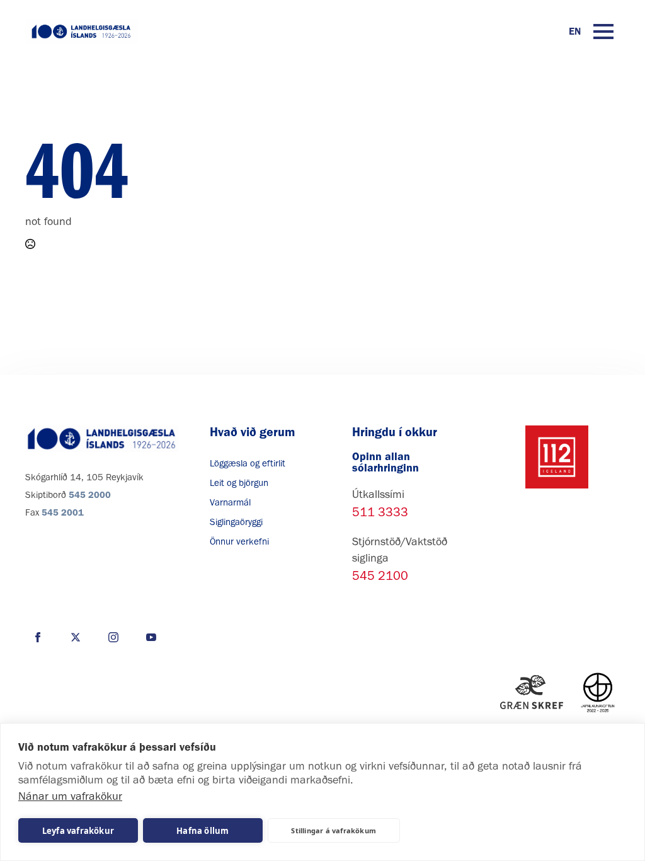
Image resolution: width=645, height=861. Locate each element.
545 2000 (90, 494)
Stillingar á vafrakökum (333, 830)
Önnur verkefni (239, 541)
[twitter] (75, 637)
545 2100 (380, 575)
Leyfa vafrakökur (78, 830)
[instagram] (113, 637)
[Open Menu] (603, 31)
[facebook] (37, 637)
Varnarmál (230, 502)
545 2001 (63, 512)
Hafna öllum (202, 830)
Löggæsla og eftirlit (247, 463)
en (575, 31)
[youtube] (151, 637)
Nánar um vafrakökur (70, 796)
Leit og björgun (239, 482)
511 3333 (380, 511)
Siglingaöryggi (236, 522)
